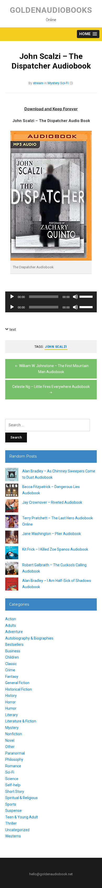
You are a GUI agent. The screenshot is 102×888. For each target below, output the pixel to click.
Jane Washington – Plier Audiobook (51, 534)
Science (11, 779)
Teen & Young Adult (21, 817)
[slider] (87, 296)
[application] (51, 296)
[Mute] (75, 296)
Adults (10, 625)
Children (12, 657)
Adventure (14, 632)
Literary (11, 715)
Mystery (53, 83)
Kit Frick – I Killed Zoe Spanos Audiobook (55, 549)
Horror (10, 702)
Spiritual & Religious (21, 798)
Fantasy (11, 676)
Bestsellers (14, 644)
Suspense (13, 810)
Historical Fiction (18, 689)
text (12, 329)
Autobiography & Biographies (29, 638)
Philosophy (14, 759)
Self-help (12, 785)
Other (10, 747)
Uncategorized (17, 830)
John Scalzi (56, 347)
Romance (13, 766)
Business (12, 651)
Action (10, 619)
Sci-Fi (64, 83)
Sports (10, 804)
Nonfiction (13, 734)
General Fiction (17, 683)
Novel (9, 740)
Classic (11, 664)
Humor (10, 708)
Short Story (14, 791)
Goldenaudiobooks (51, 10)
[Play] (12, 296)
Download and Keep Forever (51, 108)
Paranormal (15, 753)
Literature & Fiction (20, 721)
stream (38, 83)
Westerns (13, 836)
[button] (88, 34)
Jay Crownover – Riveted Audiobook (52, 502)
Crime (10, 670)
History (11, 696)
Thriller (11, 823)
